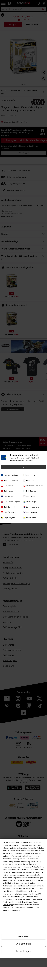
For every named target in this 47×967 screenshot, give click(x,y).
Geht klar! (23, 936)
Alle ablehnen (23, 943)
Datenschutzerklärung (11, 910)
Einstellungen (23, 951)
